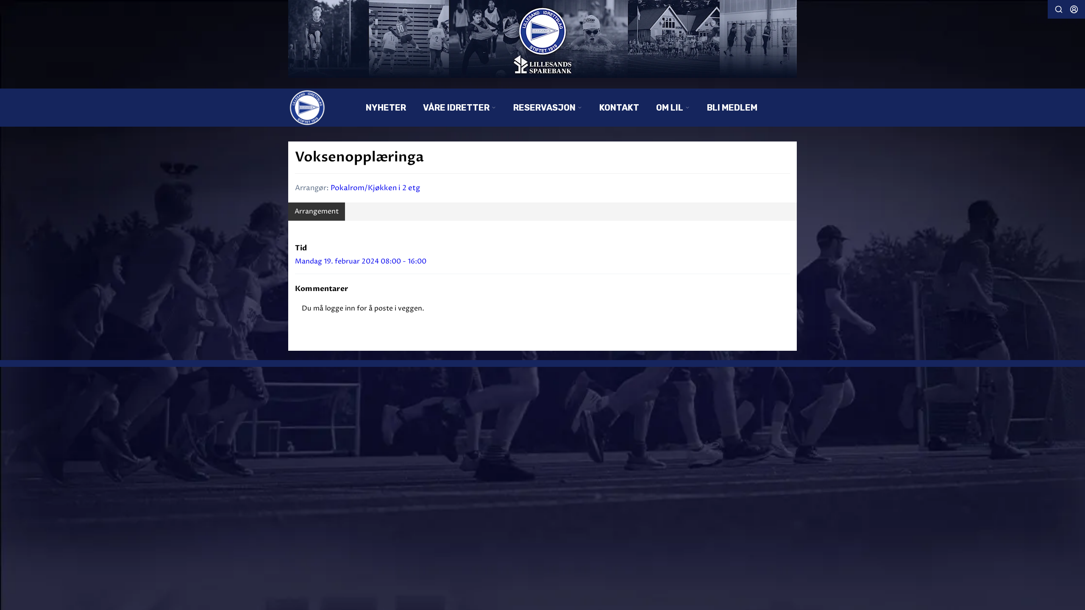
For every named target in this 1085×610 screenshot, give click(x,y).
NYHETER (386, 108)
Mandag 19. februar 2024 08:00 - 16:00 (360, 261)
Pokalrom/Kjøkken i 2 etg (375, 188)
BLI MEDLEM (732, 108)
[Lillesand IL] (542, 39)
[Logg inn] (1074, 9)
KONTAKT (619, 108)
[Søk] (1058, 9)
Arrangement (317, 211)
